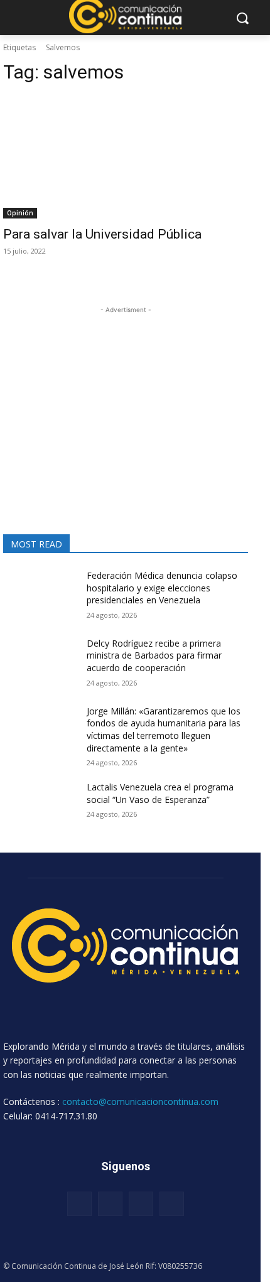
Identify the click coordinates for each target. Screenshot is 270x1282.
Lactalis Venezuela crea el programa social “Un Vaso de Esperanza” (160, 793)
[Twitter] (141, 1204)
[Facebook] (79, 1204)
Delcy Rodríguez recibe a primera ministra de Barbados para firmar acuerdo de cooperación (154, 655)
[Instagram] (110, 1204)
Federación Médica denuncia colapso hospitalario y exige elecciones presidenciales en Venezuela (162, 587)
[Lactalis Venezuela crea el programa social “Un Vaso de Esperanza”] (40, 806)
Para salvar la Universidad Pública (102, 234)
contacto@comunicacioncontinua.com (140, 1101)
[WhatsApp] (171, 1204)
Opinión (20, 212)
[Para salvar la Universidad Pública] (125, 157)
